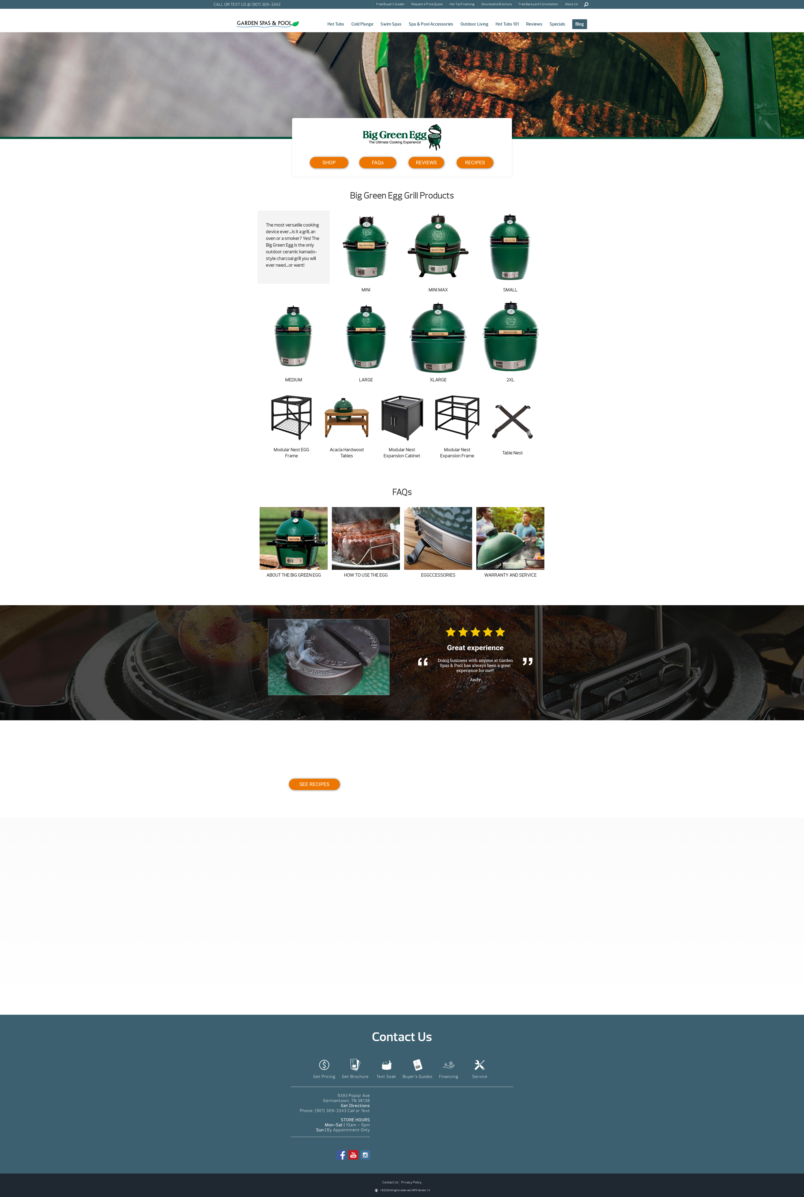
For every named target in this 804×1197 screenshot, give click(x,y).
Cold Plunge (362, 24)
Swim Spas (390, 24)
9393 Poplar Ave (354, 1095)
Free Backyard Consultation (538, 4)
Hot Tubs (335, 24)
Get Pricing (324, 1076)
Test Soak (386, 1076)
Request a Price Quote (427, 4)
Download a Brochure (496, 4)
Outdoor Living (474, 24)
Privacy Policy (411, 1182)
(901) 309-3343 (331, 1110)
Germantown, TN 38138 (346, 1100)
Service (479, 1076)
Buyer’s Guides (418, 1076)
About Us (571, 4)
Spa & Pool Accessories (431, 24)
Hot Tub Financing (462, 4)
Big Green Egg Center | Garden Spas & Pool (267, 24)
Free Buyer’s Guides (390, 4)
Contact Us (390, 1182)
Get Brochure (355, 1076)
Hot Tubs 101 (507, 24)
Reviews (534, 24)
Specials (557, 24)
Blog (579, 24)
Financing (448, 1076)
